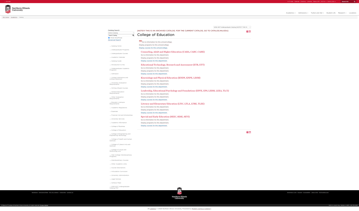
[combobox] (232, 27)
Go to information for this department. (155, 55)
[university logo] (179, 193)
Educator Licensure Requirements (117, 103)
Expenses (114, 111)
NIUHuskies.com (324, 192)
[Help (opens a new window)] (250, 31)
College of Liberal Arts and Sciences (120, 145)
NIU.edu (7, 1)
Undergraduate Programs (120, 50)
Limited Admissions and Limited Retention (119, 78)
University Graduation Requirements (118, 83)
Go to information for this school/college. (157, 42)
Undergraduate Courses (119, 53)
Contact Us (70, 192)
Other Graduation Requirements (117, 97)
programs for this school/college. (154, 45)
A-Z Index (290, 1)
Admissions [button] (302, 13)
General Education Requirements (117, 92)
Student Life (330, 13)
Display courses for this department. (154, 61)
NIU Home (6, 17)
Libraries (309, 1)
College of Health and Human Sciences (121, 139)
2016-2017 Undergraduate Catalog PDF (119, 187)
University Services (117, 119)
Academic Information (119, 122)
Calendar (296, 1)
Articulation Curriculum (119, 171)
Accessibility (306, 192)
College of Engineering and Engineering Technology (120, 134)
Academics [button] (290, 13)
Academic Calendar (118, 57)
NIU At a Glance (54, 192)
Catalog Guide (116, 61)
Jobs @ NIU (314, 192)
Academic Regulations (119, 107)
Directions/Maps (43, 192)
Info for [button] (323, 1)
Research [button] (341, 13)
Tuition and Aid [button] (317, 13)
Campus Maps (116, 183)
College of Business (118, 126)
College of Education (118, 130)
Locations (352, 13)
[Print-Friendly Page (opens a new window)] (247, 31)
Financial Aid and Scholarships (122, 115)
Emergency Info (292, 192)
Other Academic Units (119, 164)
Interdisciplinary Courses (119, 160)
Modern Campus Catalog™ (201, 209)
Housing (299, 192)
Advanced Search (114, 40)
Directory (303, 1)
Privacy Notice (44, 205)
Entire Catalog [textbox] (113, 33)
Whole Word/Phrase (116, 38)
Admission (115, 73)
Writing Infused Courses (119, 88)
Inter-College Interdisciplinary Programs (121, 155)
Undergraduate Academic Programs (119, 69)
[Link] (15, 9)
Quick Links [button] (331, 1)
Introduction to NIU (118, 64)
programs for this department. (155, 58)
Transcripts (62, 192)
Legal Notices (116, 179)
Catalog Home (116, 46)
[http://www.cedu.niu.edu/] (140, 42)
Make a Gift (316, 1)
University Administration (120, 175)
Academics (14, 17)
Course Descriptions (118, 167)
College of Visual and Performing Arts (118, 150)
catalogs (153, 209)
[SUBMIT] (354, 1)
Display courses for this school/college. (153, 48)
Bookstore (35, 192)
